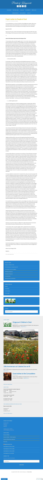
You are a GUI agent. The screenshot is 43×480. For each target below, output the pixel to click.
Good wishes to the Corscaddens (10, 269)
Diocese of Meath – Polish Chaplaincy (10, 437)
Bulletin (6, 286)
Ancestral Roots (7, 276)
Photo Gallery (7, 293)
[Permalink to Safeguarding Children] (10, 302)
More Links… (6, 441)
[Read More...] (23, 326)
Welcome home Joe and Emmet (10, 278)
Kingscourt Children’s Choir (9, 264)
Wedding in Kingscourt (9, 271)
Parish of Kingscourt (21, 3)
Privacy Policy (29, 471)
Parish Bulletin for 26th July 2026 (9, 446)
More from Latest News (8, 384)
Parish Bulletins (8, 444)
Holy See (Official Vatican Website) (9, 439)
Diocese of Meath (6, 434)
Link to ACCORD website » (8, 413)
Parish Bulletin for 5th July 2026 (9, 453)
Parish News (12, 254)
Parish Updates (7, 290)
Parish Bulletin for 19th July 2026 (9, 448)
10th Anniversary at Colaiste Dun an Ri (17, 366)
